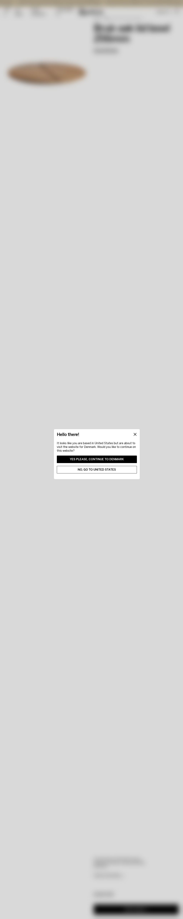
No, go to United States (97, 469)
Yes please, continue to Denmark (97, 459)
